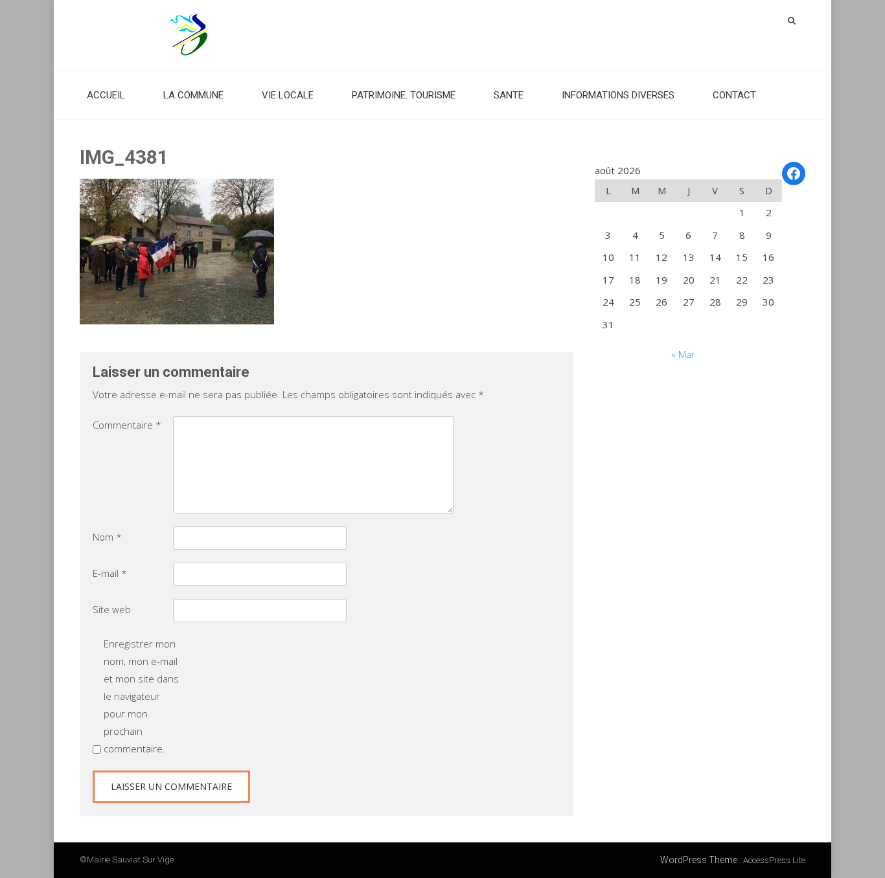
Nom (107, 536)
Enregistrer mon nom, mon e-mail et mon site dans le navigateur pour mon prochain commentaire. (141, 696)
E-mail (110, 573)
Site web (112, 609)
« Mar (683, 354)
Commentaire (127, 424)
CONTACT (734, 95)
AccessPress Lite (774, 860)
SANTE (508, 95)
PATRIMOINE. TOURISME (403, 95)
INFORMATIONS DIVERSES (618, 95)
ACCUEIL (106, 95)
